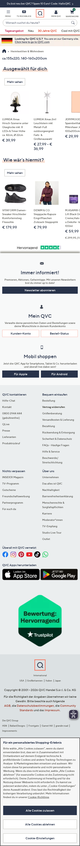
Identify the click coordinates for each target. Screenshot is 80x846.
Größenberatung (52, 413)
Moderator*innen (52, 519)
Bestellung (48, 400)
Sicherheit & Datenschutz (57, 438)
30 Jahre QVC (47, 31)
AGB (7, 705)
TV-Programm (10, 483)
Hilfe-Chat (8, 400)
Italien (49, 680)
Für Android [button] (59, 374)
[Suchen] (73, 22)
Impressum (52, 710)
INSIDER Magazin (12, 477)
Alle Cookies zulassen (40, 810)
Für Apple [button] (20, 374)
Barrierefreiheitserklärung (57, 496)
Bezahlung (48, 426)
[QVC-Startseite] (4, 51)
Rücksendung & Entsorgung (58, 432)
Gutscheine (9, 489)
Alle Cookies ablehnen (40, 824)
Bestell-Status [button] (59, 333)
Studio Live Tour (51, 532)
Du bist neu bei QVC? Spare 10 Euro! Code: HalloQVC (39, 3)
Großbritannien (35, 680)
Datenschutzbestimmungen (35, 705)
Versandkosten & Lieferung (58, 419)
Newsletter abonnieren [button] (40, 290)
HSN (4, 725)
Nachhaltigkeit (51, 489)
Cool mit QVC (70, 31)
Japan (58, 680)
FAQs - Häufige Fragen (55, 445)
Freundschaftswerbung (16, 496)
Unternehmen (50, 477)
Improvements (9, 730)
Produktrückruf (11, 443)
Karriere (47, 513)
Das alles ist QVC (52, 483)
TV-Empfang (49, 526)
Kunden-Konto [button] (21, 333)
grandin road (62, 725)
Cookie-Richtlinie (38, 797)
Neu (31, 31)
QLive (5, 424)
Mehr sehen (15, 82)
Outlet (46, 538)
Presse (6, 430)
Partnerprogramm (12, 502)
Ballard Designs (17, 725)
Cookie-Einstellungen (40, 838)
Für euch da (9, 509)
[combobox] (36, 22)
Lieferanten (9, 436)
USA (22, 680)
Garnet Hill (47, 725)
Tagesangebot (14, 31)
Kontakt (7, 406)
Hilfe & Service (51, 451)
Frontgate (33, 725)
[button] (8, 14)
